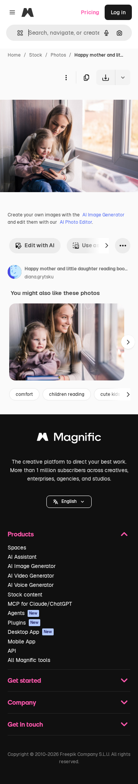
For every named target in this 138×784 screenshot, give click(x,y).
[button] (69, 502)
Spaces (17, 547)
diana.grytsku (39, 277)
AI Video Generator (31, 575)
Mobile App (21, 641)
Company (22, 702)
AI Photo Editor (76, 222)
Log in (118, 12)
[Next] (106, 245)
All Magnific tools (29, 660)
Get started (24, 680)
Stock (35, 55)
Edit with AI (39, 245)
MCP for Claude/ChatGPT (40, 603)
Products (21, 534)
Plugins (23, 622)
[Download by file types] (122, 77)
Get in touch (25, 724)
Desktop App (30, 631)
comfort (24, 394)
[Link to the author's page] (14, 273)
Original (49, 103)
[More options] (66, 77)
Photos (58, 55)
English (69, 501)
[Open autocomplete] (17, 33)
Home (14, 55)
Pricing (90, 12)
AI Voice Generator (31, 584)
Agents (23, 613)
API (12, 650)
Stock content (25, 594)
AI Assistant (22, 556)
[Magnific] (69, 439)
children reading (66, 394)
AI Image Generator (103, 215)
